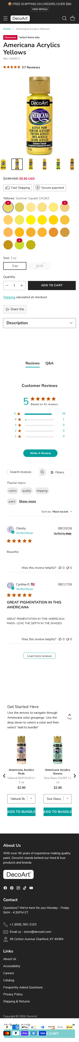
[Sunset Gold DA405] (53, 232)
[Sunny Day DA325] (53, 207)
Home (7, 29)
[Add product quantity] (21, 285)
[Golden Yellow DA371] (31, 232)
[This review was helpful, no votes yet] (60, 568)
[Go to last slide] (4, 776)
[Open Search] (64, 18)
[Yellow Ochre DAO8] (65, 207)
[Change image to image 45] (17, 164)
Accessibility (11, 966)
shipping (42, 491)
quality (26, 491)
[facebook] (5, 888)
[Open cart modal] (72, 18)
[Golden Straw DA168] (65, 220)
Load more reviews (39, 656)
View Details (40, 9)
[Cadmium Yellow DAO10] (53, 220)
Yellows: (26, 198)
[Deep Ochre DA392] (8, 245)
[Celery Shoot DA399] (19, 207)
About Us (9, 959)
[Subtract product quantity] (7, 285)
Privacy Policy (13, 994)
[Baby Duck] (42, 207)
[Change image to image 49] (72, 164)
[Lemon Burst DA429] (19, 220)
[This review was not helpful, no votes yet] (67, 568)
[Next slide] (74, 776)
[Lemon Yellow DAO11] (31, 220)
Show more (27, 501)
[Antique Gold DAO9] (65, 232)
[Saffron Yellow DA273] (42, 232)
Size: (9, 258)
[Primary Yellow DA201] (19, 232)
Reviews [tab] (33, 363)
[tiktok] (24, 888)
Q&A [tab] (49, 363)
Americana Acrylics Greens (57, 772)
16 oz (39, 266)
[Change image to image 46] (30, 164)
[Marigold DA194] (8, 232)
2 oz (15, 266)
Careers (8, 973)
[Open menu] (5, 18)
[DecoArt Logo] (20, 18)
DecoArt (32, 1016)
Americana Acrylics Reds (21, 772)
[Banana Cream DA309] (31, 207)
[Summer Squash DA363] (8, 207)
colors (13, 491)
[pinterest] (11, 888)
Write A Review (40, 453)
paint (12, 501)
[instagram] (18, 888)
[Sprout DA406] (31, 245)
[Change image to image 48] (58, 164)
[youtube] (31, 888)
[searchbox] (22, 472)
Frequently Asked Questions (23, 987)
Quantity (9, 277)
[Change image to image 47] (44, 164)
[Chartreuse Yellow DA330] (19, 245)
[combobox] (57, 512)
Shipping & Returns (16, 1001)
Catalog (8, 980)
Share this (17, 309)
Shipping (9, 297)
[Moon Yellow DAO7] (8, 220)
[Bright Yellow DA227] (42, 220)
